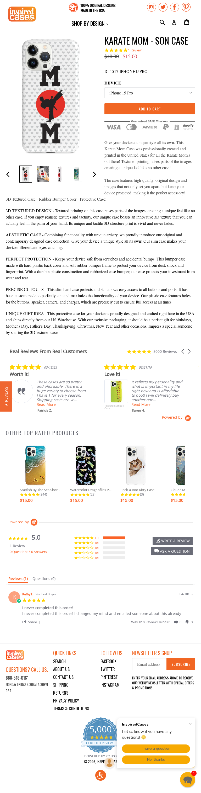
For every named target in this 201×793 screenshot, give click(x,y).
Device (112, 83)
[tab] (18, 579)
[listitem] (49, 388)
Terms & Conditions (71, 708)
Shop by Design (91, 23)
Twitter (107, 669)
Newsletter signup (152, 653)
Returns (60, 693)
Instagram (110, 685)
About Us (61, 669)
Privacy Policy (66, 701)
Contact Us (63, 677)
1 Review (135, 50)
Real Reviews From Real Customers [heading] (48, 351)
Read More (46, 404)
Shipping (61, 685)
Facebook (108, 661)
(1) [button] (96, 538)
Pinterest (109, 677)
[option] (25, 174)
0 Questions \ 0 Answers (28, 551)
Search (59, 661)
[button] (183, 351)
